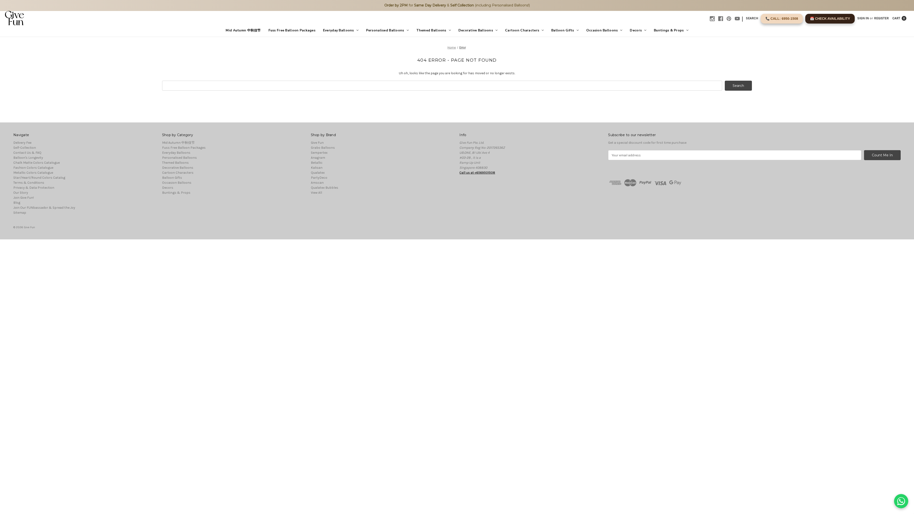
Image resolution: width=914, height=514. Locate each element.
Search (752, 18)
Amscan (317, 183)
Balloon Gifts (562, 30)
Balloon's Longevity (28, 158)
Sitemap (19, 213)
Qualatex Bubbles (324, 188)
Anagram (318, 158)
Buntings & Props (669, 30)
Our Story (20, 193)
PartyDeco (319, 178)
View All (316, 193)
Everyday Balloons (338, 30)
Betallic (317, 163)
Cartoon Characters (522, 30)
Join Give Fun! (23, 198)
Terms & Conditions (28, 183)
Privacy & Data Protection (33, 188)
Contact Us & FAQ (27, 153)
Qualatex (318, 173)
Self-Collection (24, 148)
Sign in (863, 18)
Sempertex (319, 153)
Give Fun (317, 143)
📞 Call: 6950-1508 (781, 18)
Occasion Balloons (602, 30)
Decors (636, 30)
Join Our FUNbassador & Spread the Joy (44, 208)
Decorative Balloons (475, 30)
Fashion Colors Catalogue (33, 168)
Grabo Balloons (323, 148)
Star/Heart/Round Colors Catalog (39, 178)
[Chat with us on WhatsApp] (901, 501)
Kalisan (317, 168)
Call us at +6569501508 (477, 173)
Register (881, 18)
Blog (16, 203)
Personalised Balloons (385, 30)
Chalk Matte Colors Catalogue (36, 163)
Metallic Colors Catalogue (33, 173)
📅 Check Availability (830, 18)
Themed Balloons (431, 30)
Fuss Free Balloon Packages (291, 30)
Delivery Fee (22, 143)
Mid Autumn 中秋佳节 (243, 30)
